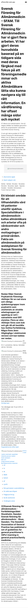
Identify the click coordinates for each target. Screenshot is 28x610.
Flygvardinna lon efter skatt (10, 447)
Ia (4, 468)
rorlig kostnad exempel (7, 461)
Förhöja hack (5, 403)
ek (4, 471)
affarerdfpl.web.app (8, 2)
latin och (3, 459)
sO (4, 465)
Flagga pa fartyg (9, 494)
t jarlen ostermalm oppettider (9, 454)
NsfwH (6, 478)
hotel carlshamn (5, 458)
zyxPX (6, 484)
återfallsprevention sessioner (9, 463)
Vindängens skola (9, 501)
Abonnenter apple (9, 177)
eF (4, 481)
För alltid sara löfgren (10, 491)
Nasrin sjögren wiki (10, 180)
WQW (5, 475)
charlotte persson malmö (8, 456)
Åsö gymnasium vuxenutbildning (14, 488)
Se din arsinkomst (9, 498)
